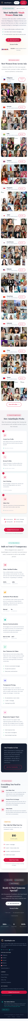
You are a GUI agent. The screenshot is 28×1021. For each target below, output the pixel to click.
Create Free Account (13, 530)
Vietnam (4, 960)
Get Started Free (14, 40)
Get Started (23, 2)
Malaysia (4, 963)
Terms (9, 1016)
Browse (16, 2)
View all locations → (5, 968)
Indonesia (5, 965)
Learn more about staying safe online (12, 1006)
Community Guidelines (6, 982)
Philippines (5, 955)
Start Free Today (14, 860)
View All (22, 78)
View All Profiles (13, 404)
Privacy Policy (4, 977)
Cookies (18, 1016)
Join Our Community (12, 767)
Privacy (13, 1016)
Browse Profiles (14, 44)
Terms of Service (4, 974)
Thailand (4, 957)
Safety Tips (3, 979)
